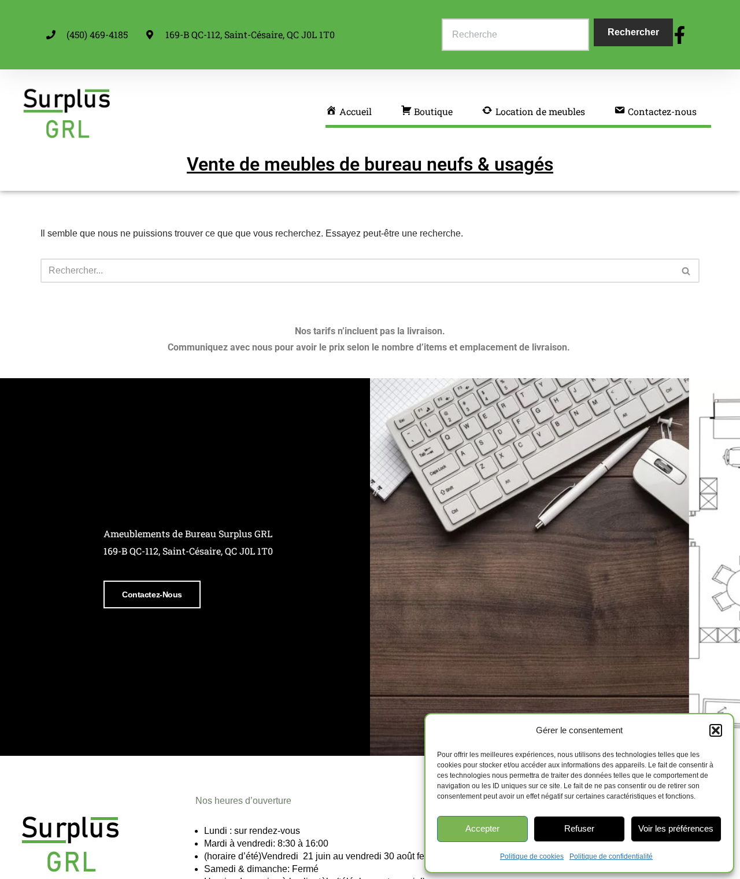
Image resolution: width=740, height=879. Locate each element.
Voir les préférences (675, 828)
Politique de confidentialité (611, 856)
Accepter (482, 828)
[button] (716, 730)
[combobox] (515, 35)
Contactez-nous (152, 594)
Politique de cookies (532, 856)
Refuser (579, 828)
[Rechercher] (687, 270)
